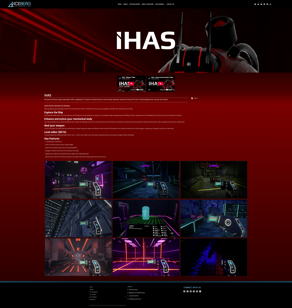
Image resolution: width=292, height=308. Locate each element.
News (91, 287)
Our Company (93, 297)
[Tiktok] (270, 4)
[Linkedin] (264, 4)
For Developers (94, 292)
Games (91, 289)
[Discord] (267, 4)
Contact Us (92, 299)
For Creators (93, 294)
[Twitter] (258, 4)
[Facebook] (255, 4)
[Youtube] (261, 4)
